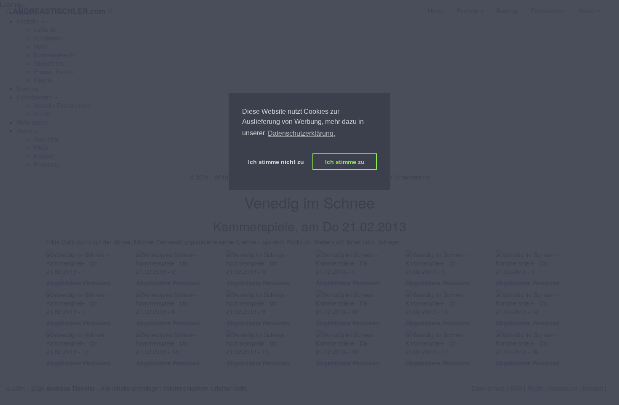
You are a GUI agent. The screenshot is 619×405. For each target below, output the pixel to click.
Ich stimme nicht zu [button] (276, 161)
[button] (37, 97)
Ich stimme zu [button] (345, 161)
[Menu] (612, 6)
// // (59, 10)
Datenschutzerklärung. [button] (301, 133)
